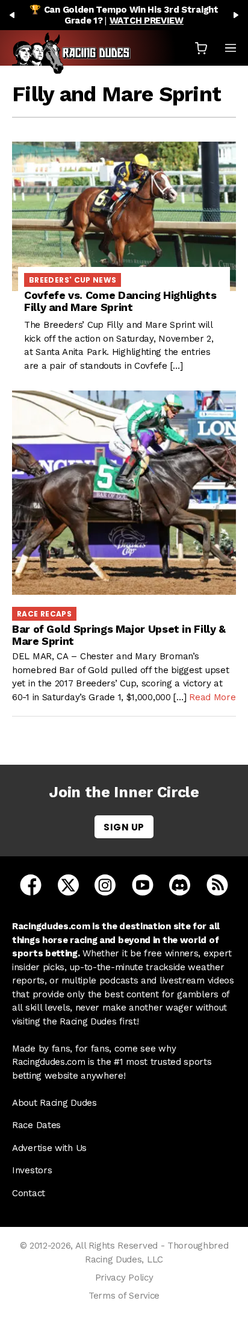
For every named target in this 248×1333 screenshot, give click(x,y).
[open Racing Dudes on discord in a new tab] (179, 884)
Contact (28, 1193)
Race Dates (36, 1125)
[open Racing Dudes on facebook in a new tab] (31, 884)
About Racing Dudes (54, 1102)
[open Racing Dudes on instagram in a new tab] (105, 884)
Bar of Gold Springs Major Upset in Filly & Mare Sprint (119, 635)
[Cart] (201, 48)
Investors (32, 1170)
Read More (212, 697)
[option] (124, 15)
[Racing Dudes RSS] (217, 884)
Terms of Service (124, 1295)
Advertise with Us (49, 1148)
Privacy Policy (124, 1277)
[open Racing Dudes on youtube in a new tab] (142, 884)
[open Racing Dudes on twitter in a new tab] (68, 884)
